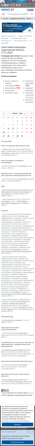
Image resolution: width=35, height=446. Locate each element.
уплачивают (5, 153)
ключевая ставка (11, 93)
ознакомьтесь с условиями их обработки (15, 421)
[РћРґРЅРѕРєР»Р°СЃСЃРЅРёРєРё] (5, 390)
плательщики (7, 320)
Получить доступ (17, 442)
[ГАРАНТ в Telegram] (11, 5)
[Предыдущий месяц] (3, 113)
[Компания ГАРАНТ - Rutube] (19, 5)
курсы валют (10, 90)
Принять (17, 424)
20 (4, 132)
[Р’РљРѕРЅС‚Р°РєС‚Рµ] (2, 390)
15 (13, 128)
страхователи (7, 350)
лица (3, 151)
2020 (20, 113)
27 (4, 136)
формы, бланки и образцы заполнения (11, 83)
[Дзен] (5, 5)
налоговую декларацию (21, 192)
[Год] (24, 113)
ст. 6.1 (31, 393)
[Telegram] (8, 390)
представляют (6, 192)
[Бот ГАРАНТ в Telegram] (14, 5)
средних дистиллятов (17, 303)
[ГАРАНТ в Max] (8, 5)
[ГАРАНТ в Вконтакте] (2, 5)
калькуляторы (10, 88)
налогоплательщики (10, 190)
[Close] (33, 432)
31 (22, 136)
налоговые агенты (26, 190)
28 (8, 136)
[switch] (4, 14)
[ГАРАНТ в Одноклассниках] (17, 5)
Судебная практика (17, 18)
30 (17, 136)
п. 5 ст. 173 (20, 199)
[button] (28, 5)
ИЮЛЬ (15, 113)
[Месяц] (10, 113)
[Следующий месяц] (31, 113)
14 (8, 128)
